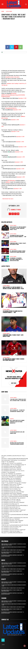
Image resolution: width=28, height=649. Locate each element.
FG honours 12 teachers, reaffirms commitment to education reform (16, 259)
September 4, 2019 (22, 98)
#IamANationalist (11, 95)
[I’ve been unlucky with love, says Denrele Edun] (5, 432)
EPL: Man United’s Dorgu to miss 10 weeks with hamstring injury (17, 251)
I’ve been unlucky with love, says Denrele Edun (17, 432)
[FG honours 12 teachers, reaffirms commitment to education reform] (5, 259)
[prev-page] (2, 450)
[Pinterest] (16, 47)
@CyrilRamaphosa (11, 180)
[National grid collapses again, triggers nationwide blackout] (5, 443)
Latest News (9, 11)
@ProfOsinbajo (4, 118)
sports (12, 418)
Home (2, 11)
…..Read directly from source (7, 198)
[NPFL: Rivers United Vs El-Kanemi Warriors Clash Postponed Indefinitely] (5, 421)
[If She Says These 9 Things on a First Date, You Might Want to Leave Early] (5, 399)
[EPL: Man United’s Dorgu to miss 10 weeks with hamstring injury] (5, 251)
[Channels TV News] (9, 209)
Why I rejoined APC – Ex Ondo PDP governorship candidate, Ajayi (17, 410)
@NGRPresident (4, 95)
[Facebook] (7, 47)
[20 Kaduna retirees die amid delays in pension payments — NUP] (5, 235)
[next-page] (5, 450)
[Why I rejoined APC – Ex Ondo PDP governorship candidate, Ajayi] (5, 410)
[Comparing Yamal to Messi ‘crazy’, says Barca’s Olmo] (5, 243)
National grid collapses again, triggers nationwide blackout (17, 443)
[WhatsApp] (20, 47)
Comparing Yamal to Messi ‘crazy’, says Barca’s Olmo (18, 243)
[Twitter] (12, 47)
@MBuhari (23, 116)
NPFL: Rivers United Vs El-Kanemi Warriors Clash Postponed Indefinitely (17, 422)
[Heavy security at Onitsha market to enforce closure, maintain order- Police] (5, 228)
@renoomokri (13, 93)
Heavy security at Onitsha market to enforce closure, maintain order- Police (18, 228)
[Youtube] (18, 214)
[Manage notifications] (24, 646)
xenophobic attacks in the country (12, 77)
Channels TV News (16, 210)
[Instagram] (12, 214)
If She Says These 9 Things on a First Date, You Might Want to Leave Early (18, 399)
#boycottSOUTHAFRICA (20, 95)
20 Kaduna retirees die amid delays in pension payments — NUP (18, 236)
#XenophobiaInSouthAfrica (11, 108)
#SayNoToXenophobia (5, 96)
